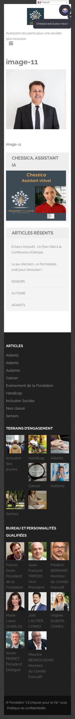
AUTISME (18, 293)
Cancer (12, 378)
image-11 (13, 144)
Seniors (12, 416)
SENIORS (18, 281)
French (45, 2)
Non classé (15, 408)
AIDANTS (18, 305)
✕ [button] (70, 16)
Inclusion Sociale (20, 401)
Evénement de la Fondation (29, 385)
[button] (15, 454)
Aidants (12, 355)
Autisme (13, 370)
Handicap (14, 393)
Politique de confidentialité (26, 708)
